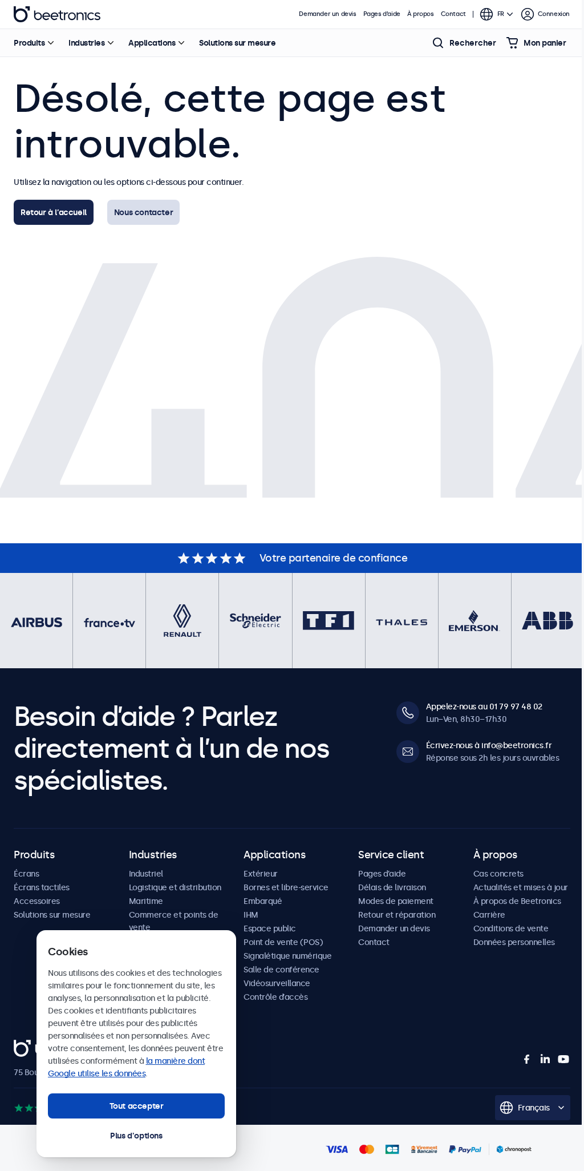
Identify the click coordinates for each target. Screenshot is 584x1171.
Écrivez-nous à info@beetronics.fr (489, 745)
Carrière (489, 915)
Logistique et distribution (175, 887)
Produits (29, 43)
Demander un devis (327, 14)
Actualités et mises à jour (520, 887)
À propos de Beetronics (517, 901)
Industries (86, 43)
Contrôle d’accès (275, 997)
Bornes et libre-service (286, 887)
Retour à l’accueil (54, 212)
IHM (251, 915)
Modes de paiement (395, 901)
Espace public (270, 928)
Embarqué (263, 901)
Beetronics (57, 14)
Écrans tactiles (42, 887)
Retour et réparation (396, 915)
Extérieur (261, 874)
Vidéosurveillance (277, 983)
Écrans (26, 874)
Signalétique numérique (287, 956)
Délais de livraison (392, 887)
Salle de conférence (281, 970)
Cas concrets (498, 874)
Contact (453, 14)
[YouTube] (563, 1059)
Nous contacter (143, 212)
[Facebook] (527, 1059)
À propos (420, 14)
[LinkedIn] (545, 1059)
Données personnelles (514, 942)
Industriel (146, 874)
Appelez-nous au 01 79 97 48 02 (484, 706)
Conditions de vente (511, 928)
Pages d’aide (381, 14)
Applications (151, 43)
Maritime (146, 901)
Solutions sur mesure (237, 43)
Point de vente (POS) (283, 942)
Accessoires (37, 901)
